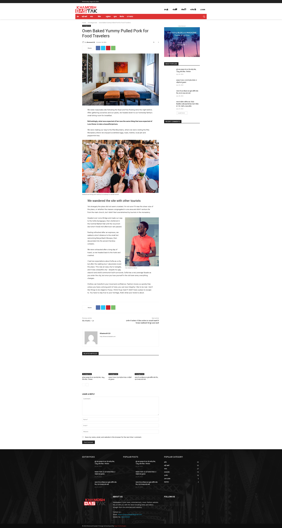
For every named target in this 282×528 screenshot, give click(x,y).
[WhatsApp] (113, 48)
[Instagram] (192, 1)
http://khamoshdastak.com (108, 336)
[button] (204, 16)
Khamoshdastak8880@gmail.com (130, 514)
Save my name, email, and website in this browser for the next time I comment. (113, 437)
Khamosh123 (91, 42)
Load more (181, 113)
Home (84, 23)
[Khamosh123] (83, 42)
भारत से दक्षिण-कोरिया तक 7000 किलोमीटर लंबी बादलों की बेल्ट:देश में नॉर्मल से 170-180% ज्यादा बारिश (187, 104)
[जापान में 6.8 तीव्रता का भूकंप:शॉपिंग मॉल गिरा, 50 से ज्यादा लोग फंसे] (147, 366)
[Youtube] (198, 1)
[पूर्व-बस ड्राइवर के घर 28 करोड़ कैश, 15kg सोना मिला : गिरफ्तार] (94, 366)
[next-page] (87, 384)
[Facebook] (189, 1)
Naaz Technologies (120, 526)
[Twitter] (195, 1)
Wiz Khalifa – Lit (88, 321)
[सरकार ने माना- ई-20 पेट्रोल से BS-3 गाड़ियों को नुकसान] (121, 366)
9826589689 (125, 517)
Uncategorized (92, 23)
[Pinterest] (108, 48)
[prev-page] (83, 384)
